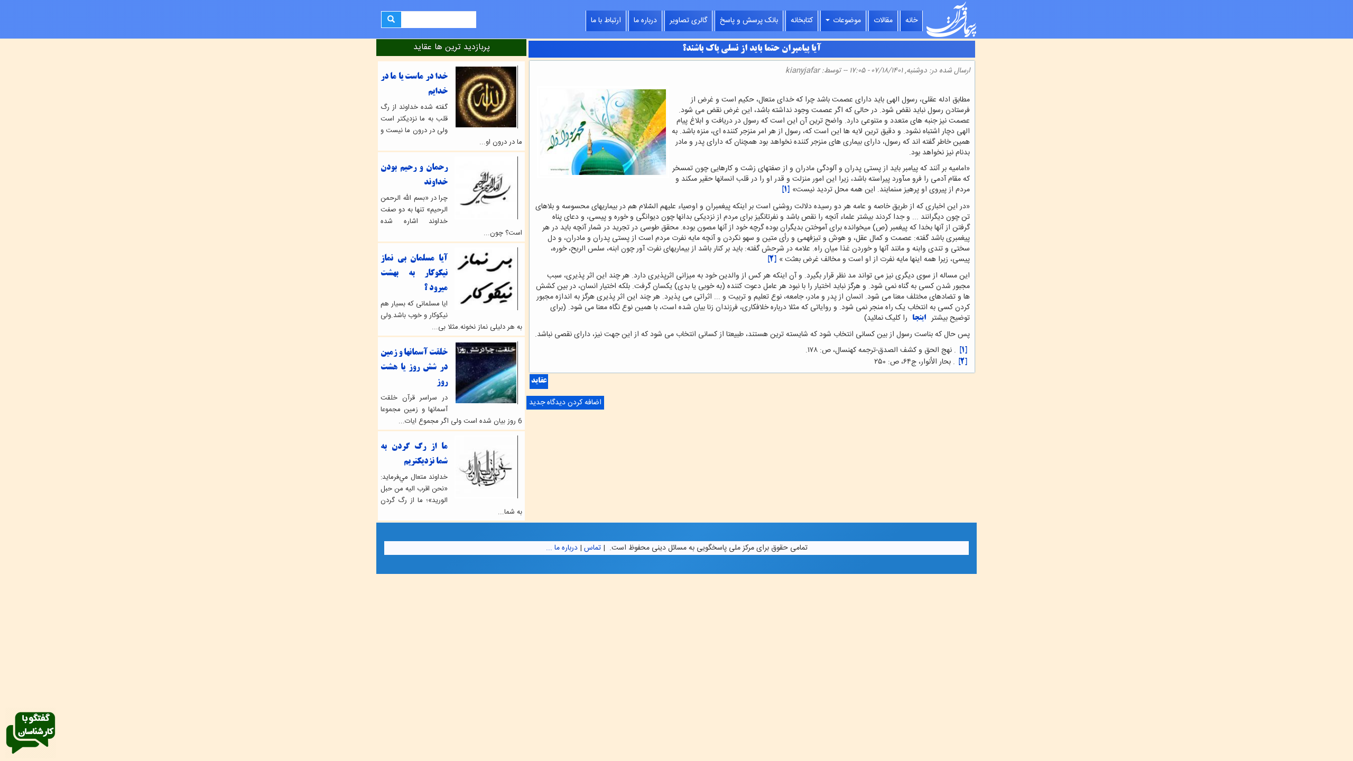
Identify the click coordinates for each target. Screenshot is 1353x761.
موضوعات (846, 20)
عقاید (538, 381)
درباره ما (645, 20)
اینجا (918, 318)
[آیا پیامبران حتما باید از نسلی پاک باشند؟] (966, 89)
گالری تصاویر (688, 20)
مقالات (883, 20)
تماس (592, 548)
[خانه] (951, 19)
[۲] (771, 260)
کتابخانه (802, 20)
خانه (911, 20)
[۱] (785, 190)
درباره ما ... (562, 548)
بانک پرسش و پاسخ (749, 20)
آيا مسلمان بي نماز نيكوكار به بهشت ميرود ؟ (414, 273)
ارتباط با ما (606, 20)
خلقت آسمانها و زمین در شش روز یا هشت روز (414, 367)
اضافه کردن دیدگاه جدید (565, 402)
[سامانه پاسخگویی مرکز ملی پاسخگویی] (30, 733)
